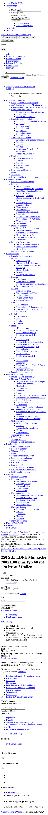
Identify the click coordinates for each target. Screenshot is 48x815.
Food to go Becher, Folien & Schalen (31, 284)
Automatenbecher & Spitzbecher (29, 189)
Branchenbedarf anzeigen (21, 256)
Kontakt (9, 720)
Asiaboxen (20, 363)
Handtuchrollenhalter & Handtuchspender (25, 385)
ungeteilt (19, 147)
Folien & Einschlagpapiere (27, 351)
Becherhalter (21, 249)
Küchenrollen (21, 388)
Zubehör (19, 323)
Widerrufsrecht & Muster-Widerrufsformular (24, 725)
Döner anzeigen (22, 328)
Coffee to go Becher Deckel (27, 233)
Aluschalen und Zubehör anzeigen (30, 140)
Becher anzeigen (23, 186)
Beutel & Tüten (22, 272)
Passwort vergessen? (24, 26)
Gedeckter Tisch (17, 421)
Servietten (20, 425)
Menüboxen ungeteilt (25, 502)
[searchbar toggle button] (7, 40)
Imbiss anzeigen (22, 340)
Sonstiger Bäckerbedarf (25, 274)
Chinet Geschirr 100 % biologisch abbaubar (29, 107)
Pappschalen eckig (23, 133)
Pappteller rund (22, 128)
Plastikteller (16, 156)
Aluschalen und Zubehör (21, 137)
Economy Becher (23, 484)
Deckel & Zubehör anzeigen (27, 228)
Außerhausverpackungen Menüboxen (26, 105)
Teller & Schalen (23, 353)
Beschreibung (11, 615)
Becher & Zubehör (13, 58)
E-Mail (14, 12)
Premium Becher (23, 486)
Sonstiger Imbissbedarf (25, 335)
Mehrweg (10, 68)
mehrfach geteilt (22, 165)
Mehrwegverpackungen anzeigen (29, 495)
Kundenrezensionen (14, 617)
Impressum (10, 718)
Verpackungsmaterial (24, 298)
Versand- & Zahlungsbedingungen (20, 722)
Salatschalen (21, 114)
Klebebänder (21, 405)
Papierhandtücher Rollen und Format (31, 395)
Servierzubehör (17, 465)
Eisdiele (14, 314)
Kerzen (19, 430)
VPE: (3, 598)
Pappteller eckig (22, 126)
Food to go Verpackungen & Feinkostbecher (27, 347)
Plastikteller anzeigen (24, 158)
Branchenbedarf (12, 61)
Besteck (14, 172)
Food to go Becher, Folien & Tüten (30, 365)
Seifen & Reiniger (23, 400)
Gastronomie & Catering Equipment (25, 409)
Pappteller (20, 123)
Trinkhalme (15, 175)
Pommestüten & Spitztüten (27, 344)
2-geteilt (19, 142)
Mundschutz (21, 393)
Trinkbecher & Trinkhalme (27, 309)
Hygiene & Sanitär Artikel (21, 379)
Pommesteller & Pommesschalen (29, 342)
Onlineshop (21, 812)
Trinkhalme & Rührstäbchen (22, 467)
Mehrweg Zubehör (18, 507)
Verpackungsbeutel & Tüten (22, 456)
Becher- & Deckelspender (26, 247)
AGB (8, 727)
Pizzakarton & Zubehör (25, 281)
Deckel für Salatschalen (25, 117)
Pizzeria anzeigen (23, 279)
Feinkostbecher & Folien (26, 333)
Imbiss (14, 337)
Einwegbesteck (22, 432)
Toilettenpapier (22, 402)
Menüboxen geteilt (23, 504)
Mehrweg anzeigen (19, 477)
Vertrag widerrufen (8, 812)
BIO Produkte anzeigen (20, 446)
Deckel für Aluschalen (25, 154)
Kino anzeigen (22, 305)
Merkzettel (10, 28)
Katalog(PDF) (17, 3)
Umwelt (9, 523)
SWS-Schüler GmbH (14, 744)
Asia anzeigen (22, 360)
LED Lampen (17, 437)
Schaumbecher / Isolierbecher (28, 216)
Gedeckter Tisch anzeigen (26, 423)
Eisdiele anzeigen (23, 316)
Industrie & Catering (14, 63)
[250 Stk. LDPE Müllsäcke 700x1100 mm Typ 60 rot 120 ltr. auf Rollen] (24, 551)
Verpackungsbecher (24, 221)
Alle (8, 54)
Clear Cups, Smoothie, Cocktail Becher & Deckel (29, 192)
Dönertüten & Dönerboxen (27, 330)
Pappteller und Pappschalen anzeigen (31, 121)
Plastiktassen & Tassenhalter (27, 212)
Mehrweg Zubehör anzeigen (27, 509)
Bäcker (14, 258)
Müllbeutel (20, 391)
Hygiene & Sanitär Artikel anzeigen (30, 381)
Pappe (18, 319)
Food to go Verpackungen (21, 458)
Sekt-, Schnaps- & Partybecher (28, 219)
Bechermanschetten (24, 230)
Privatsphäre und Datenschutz (18, 729)
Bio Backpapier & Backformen (23, 470)
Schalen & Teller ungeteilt (26, 497)
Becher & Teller (22, 270)
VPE (3, 600)
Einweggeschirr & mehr (15, 56)
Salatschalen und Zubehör (21, 110)
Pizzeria (14, 277)
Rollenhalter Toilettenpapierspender (30, 398)
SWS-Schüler (18, 523)
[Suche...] (31, 75)
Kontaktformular (13, 792)
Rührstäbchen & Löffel (25, 237)
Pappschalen (21, 130)
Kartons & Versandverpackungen (29, 407)
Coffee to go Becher (24, 195)
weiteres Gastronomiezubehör (28, 419)
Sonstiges (20, 518)
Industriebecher (22, 205)
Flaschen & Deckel (19, 460)
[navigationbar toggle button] (9, 37)
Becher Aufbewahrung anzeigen (29, 244)
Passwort (15, 15)
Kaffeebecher (21, 491)
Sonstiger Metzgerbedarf (26, 300)
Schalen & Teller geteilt (25, 500)
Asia (13, 358)
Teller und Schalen (23, 295)
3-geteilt (19, 144)
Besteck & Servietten (24, 286)
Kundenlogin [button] (11, 5)
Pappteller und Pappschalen (22, 119)
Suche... (41, 75)
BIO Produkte (12, 65)
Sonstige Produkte (18, 439)
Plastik (19, 321)
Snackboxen (21, 312)
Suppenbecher (22, 488)
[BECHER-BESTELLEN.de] (16, 35)
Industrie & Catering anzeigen (23, 377)
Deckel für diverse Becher (27, 235)
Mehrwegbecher (23, 209)
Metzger (14, 288)
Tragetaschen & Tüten (20, 435)
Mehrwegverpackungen (20, 493)
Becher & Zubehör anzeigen (22, 182)
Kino (13, 302)
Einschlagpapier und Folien (27, 293)
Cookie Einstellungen (15, 734)
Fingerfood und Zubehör (21, 170)
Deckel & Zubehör (18, 226)
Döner (13, 326)
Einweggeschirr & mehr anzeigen (24, 103)
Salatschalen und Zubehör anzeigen (30, 112)
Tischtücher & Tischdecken (27, 428)
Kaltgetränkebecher (24, 207)
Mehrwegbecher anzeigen (26, 481)
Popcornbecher (22, 214)
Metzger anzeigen (23, 291)
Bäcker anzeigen (23, 261)
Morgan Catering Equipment (28, 416)
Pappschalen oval (23, 135)
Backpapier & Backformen (27, 263)
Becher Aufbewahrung (20, 242)
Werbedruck (21, 223)
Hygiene (19, 516)
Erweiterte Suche (17, 78)
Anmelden (22, 671)
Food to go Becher (23, 202)
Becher (14, 184)
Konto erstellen (22, 23)
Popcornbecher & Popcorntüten (29, 307)
